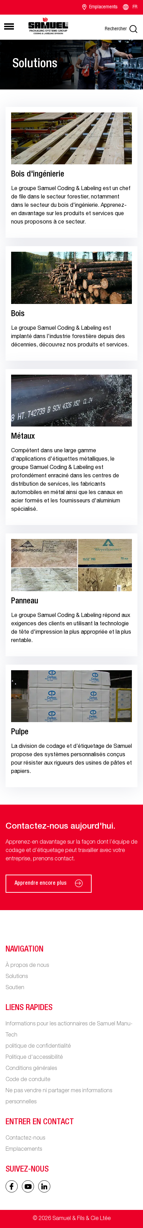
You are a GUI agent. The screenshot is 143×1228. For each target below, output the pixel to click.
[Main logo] (48, 26)
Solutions (17, 977)
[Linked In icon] (28, 1186)
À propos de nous (27, 966)
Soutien (15, 988)
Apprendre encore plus (41, 883)
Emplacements (103, 7)
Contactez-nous (25, 1138)
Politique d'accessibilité (34, 1058)
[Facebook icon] (12, 1186)
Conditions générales (31, 1069)
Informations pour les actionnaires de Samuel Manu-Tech (69, 1030)
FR (135, 7)
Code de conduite (28, 1080)
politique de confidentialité (38, 1046)
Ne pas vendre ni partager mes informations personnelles (59, 1096)
